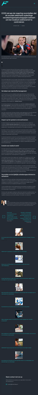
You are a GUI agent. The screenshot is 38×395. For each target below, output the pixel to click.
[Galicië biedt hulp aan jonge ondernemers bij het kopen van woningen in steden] (19, 345)
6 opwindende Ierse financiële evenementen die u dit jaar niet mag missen (15, 306)
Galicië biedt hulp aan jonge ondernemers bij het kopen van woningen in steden (16, 347)
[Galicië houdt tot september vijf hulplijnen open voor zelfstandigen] (19, 249)
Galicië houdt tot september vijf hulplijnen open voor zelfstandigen (14, 251)
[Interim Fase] (4, 3)
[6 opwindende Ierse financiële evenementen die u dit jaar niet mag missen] (19, 304)
